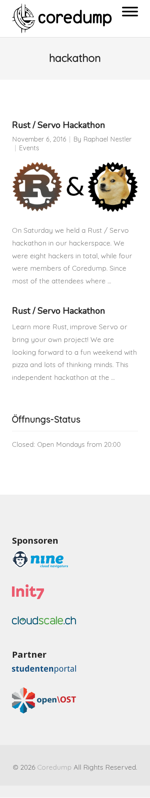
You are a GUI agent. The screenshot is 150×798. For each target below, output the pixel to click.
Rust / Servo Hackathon (58, 125)
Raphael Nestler (107, 139)
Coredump (54, 767)
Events (29, 147)
